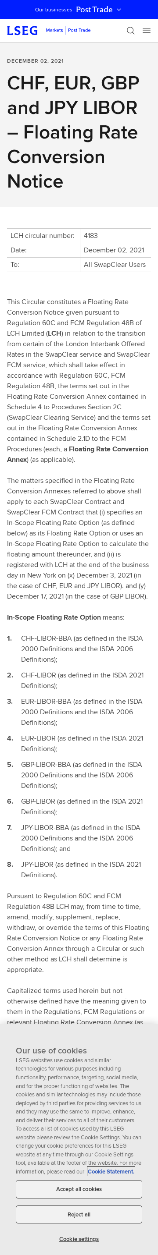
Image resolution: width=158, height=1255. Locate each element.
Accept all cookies (79, 1189)
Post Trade (94, 9)
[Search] (131, 31)
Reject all (79, 1214)
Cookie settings (79, 1239)
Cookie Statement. (111, 1171)
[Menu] (146, 31)
